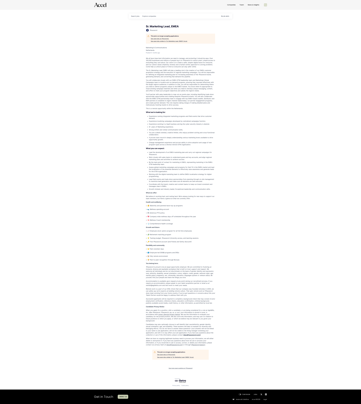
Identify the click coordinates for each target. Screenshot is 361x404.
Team (242, 5)
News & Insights (253, 5)
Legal (265, 399)
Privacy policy (176, 385)
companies (149, 16)
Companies (231, 5)
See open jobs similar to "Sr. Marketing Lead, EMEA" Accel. (169, 41)
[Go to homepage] (100, 5)
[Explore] (265, 4)
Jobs (255, 394)
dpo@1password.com (192, 335)
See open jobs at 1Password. (160, 38)
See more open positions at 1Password (180, 368)
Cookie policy (185, 385)
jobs (135, 16)
